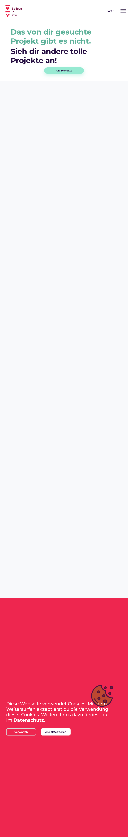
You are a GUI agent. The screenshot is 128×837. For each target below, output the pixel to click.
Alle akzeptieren (55, 731)
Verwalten (21, 731)
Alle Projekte (64, 70)
